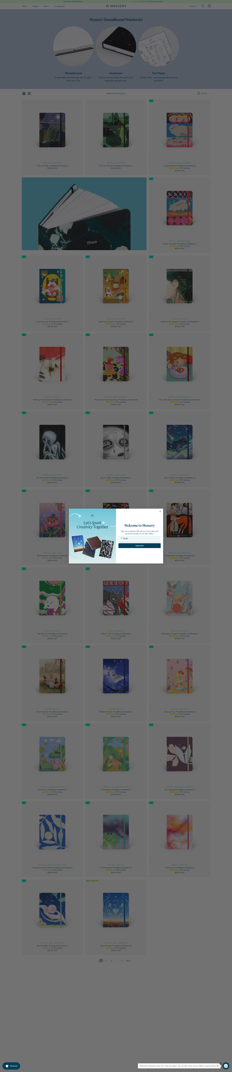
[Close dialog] (160, 511)
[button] (225, 1065)
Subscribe (139, 546)
